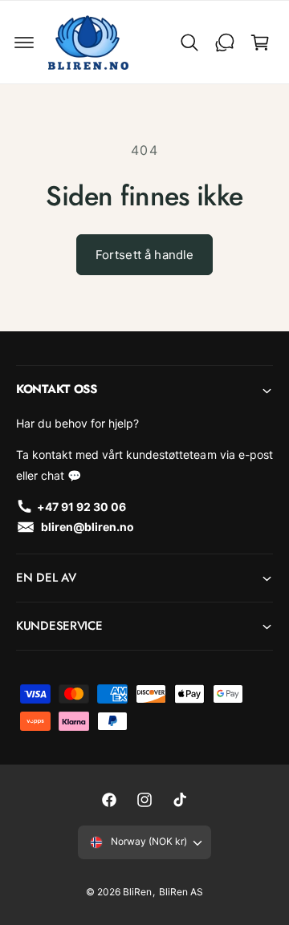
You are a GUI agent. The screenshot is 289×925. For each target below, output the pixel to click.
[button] (24, 42)
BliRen (137, 892)
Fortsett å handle (145, 254)
